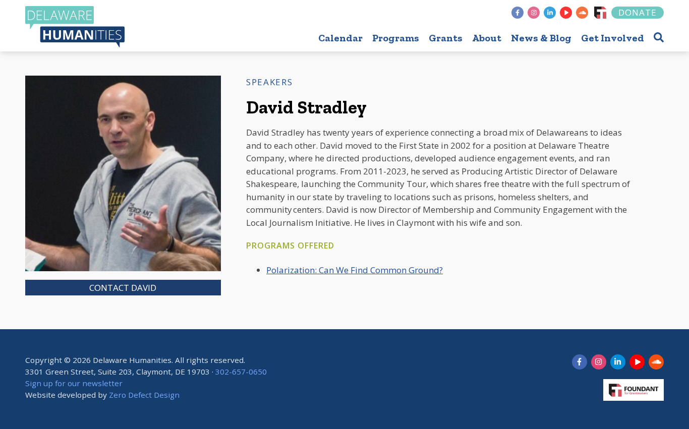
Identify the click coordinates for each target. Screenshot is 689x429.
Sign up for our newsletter (74, 383)
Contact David (122, 287)
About (486, 38)
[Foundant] (600, 13)
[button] (659, 37)
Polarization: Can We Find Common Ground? (354, 270)
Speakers (269, 82)
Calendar (340, 38)
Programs (395, 38)
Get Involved (612, 38)
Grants (446, 38)
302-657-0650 (241, 371)
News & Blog (541, 38)
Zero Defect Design (144, 395)
